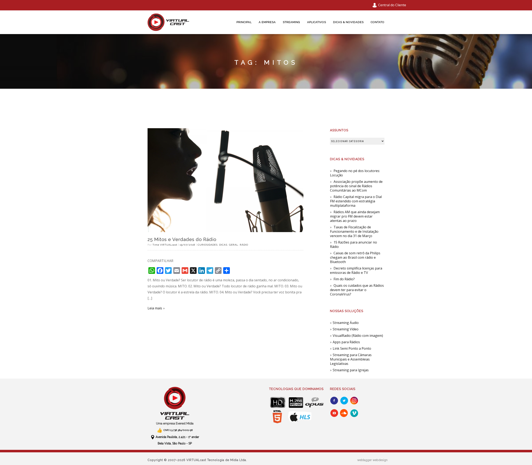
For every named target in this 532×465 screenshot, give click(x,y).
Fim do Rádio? (344, 279)
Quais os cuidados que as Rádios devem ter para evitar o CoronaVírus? (357, 289)
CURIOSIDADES (208, 244)
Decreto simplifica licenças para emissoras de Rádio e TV (356, 270)
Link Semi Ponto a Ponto (352, 348)
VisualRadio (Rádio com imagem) (358, 335)
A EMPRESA (267, 22)
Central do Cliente (392, 5)
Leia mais (155, 308)
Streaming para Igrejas (351, 370)
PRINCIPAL (244, 22)
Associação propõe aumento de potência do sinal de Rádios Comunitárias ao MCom (356, 186)
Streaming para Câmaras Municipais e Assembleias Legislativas (351, 359)
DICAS (223, 244)
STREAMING (291, 22)
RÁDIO (244, 244)
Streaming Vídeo (345, 329)
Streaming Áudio (346, 322)
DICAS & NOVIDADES (348, 22)
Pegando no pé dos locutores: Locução (355, 173)
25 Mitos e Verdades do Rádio (182, 239)
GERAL (233, 244)
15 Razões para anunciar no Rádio (353, 244)
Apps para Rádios (346, 342)
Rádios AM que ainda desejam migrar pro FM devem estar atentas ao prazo (355, 216)
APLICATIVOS (316, 22)
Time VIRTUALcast (165, 244)
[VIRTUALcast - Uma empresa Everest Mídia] (175, 403)
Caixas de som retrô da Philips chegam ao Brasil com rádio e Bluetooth (355, 257)
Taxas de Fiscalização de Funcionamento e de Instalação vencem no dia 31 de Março (354, 231)
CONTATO (377, 22)
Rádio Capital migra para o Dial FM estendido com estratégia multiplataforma (356, 201)
